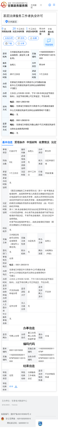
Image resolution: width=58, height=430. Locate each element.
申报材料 (32, 142)
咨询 (22, 38)
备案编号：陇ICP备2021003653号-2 (16, 414)
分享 (22, 43)
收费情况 (44, 142)
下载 (10, 43)
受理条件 (20, 142)
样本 (11, 386)
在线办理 (9, 38)
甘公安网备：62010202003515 (18, 418)
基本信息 (7, 142)
